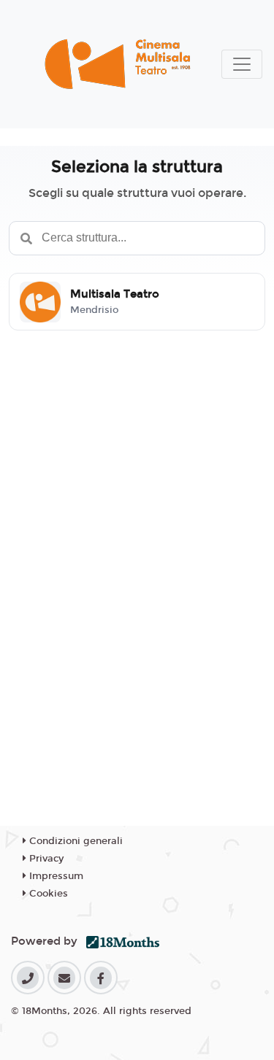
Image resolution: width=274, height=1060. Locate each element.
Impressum (54, 876)
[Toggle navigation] (241, 64)
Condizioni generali (74, 841)
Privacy (45, 858)
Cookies (47, 894)
